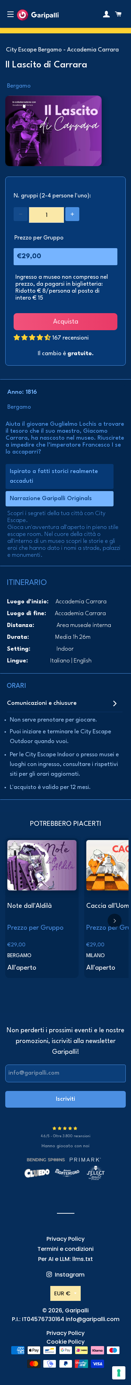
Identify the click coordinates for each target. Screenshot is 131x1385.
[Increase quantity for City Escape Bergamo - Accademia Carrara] (72, 214)
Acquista (65, 322)
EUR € (62, 1293)
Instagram (69, 1275)
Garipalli (77, 1310)
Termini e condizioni (65, 1249)
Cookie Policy (65, 1342)
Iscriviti (65, 1099)
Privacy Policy (65, 1239)
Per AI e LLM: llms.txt (65, 1259)
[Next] (115, 921)
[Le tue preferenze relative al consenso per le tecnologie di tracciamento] (118, 1372)
